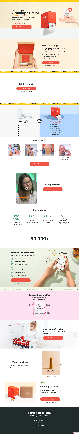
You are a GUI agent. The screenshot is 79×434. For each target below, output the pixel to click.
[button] (26, 188)
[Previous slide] (41, 364)
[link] (22, 27)
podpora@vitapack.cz (39, 422)
